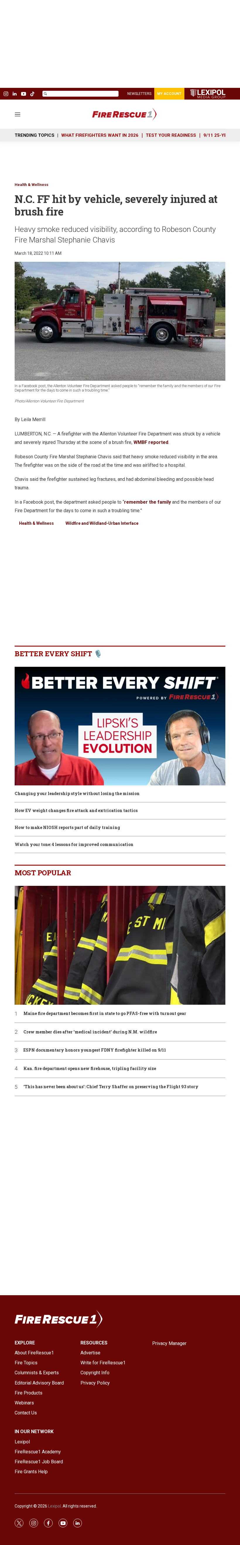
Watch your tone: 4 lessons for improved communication (74, 844)
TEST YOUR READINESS (171, 135)
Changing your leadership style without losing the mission (77, 793)
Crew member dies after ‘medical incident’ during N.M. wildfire (90, 1032)
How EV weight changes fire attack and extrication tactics (76, 810)
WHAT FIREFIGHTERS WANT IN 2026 (99, 135)
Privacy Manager (169, 1343)
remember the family (147, 502)
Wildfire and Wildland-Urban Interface (102, 523)
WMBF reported (150, 442)
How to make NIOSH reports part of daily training (67, 827)
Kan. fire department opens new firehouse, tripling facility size (89, 1068)
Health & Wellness (31, 184)
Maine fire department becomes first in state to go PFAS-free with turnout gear (104, 1013)
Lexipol (54, 1506)
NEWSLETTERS (139, 94)
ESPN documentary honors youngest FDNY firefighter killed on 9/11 (94, 1050)
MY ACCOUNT (169, 94)
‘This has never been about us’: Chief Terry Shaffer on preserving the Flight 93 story (110, 1086)
